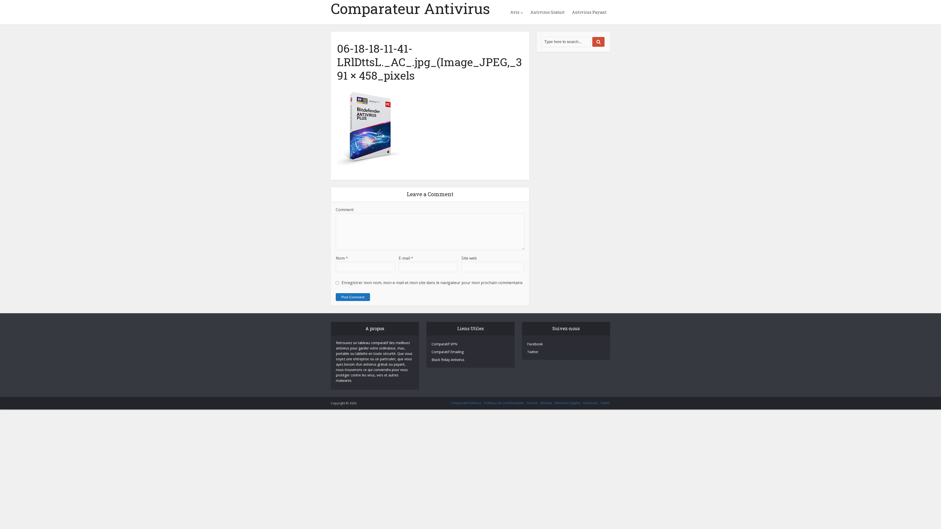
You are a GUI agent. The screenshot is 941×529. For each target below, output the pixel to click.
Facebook (535, 344)
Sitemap (546, 403)
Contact (531, 403)
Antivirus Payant (589, 12)
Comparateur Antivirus (410, 8)
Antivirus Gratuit (547, 12)
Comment (345, 209)
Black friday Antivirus (448, 359)
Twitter (532, 351)
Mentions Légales (568, 403)
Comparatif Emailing (448, 351)
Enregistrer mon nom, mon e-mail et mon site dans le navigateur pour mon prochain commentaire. (432, 282)
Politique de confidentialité (504, 403)
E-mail (406, 258)
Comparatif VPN (444, 344)
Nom (342, 258)
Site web (469, 258)
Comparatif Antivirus (466, 403)
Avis (514, 12)
